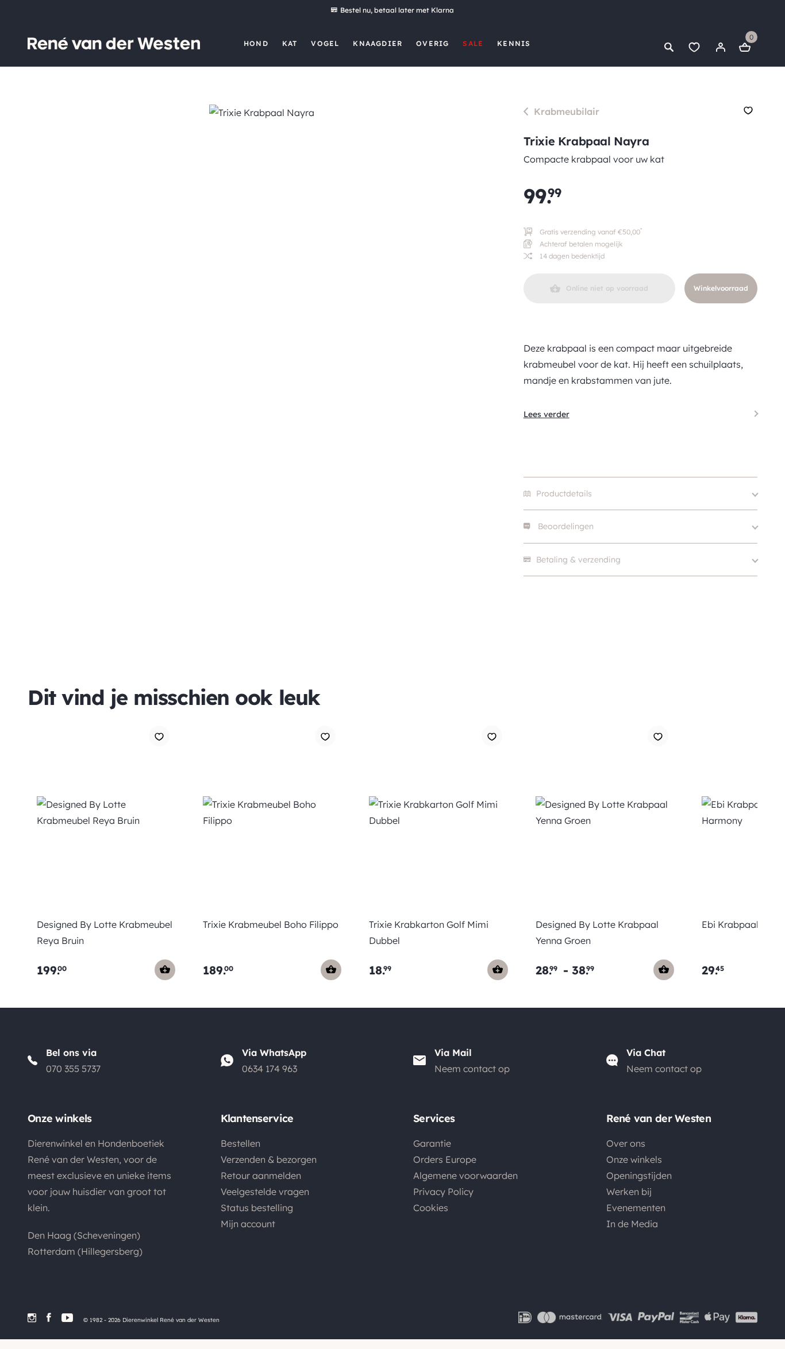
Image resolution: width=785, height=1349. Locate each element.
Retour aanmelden (261, 1175)
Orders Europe (444, 1159)
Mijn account (248, 1223)
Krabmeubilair (566, 111)
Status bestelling (257, 1207)
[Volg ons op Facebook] (49, 1318)
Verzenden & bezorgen (269, 1159)
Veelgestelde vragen (265, 1191)
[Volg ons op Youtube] (67, 1318)
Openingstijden (639, 1175)
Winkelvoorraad (721, 288)
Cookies (430, 1207)
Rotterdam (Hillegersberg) (85, 1251)
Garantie (432, 1143)
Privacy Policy (443, 1191)
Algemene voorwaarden (465, 1175)
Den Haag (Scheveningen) (84, 1235)
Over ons (625, 1143)
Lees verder (546, 414)
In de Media (632, 1223)
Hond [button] (256, 43)
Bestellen (240, 1143)
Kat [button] (290, 43)
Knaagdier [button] (377, 43)
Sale (473, 43)
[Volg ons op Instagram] (32, 1318)
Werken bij (629, 1191)
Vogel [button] (325, 43)
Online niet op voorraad (607, 288)
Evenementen (635, 1207)
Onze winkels (634, 1159)
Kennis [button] (513, 43)
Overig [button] (432, 43)
